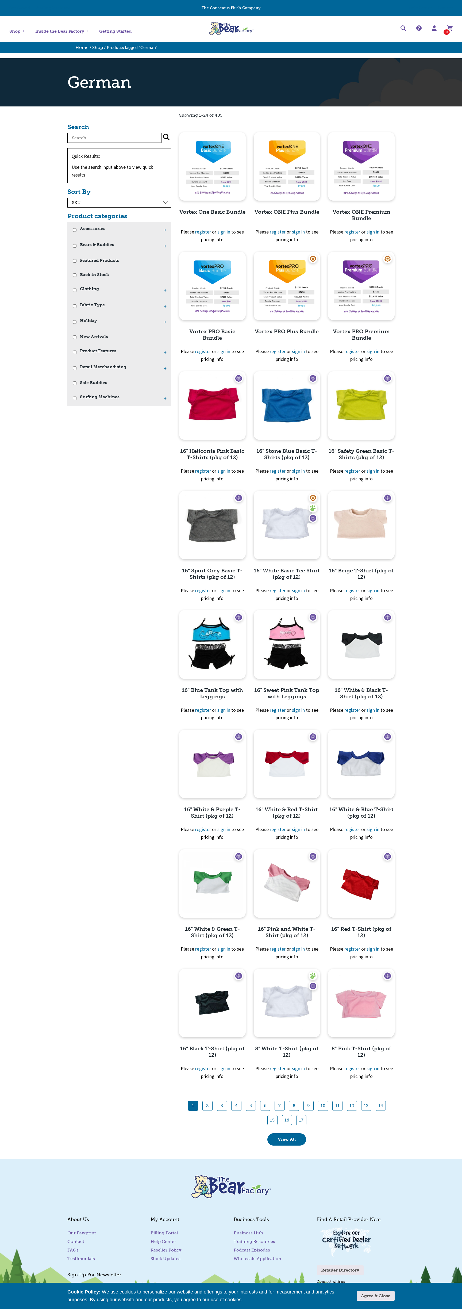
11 (337, 1105)
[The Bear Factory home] (231, 29)
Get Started (19, 8)
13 (366, 1105)
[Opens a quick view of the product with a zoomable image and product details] (212, 166)
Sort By (79, 192)
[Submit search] (166, 138)
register (203, 232)
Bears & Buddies (97, 245)
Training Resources (254, 1241)
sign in (223, 232)
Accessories (92, 229)
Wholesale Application (257, 1258)
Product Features (98, 351)
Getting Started (115, 31)
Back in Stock (94, 275)
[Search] (403, 29)
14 (380, 1105)
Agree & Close (375, 1295)
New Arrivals (94, 337)
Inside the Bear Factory (59, 31)
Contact (445, 8)
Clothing (89, 289)
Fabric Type (92, 305)
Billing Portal (164, 1232)
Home (81, 47)
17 (301, 1120)
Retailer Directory (340, 1270)
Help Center (420, 8)
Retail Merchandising (103, 367)
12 (351, 1105)
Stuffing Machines (53, 8)
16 (286, 1120)
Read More (256, 1299)
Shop (14, 31)
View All (287, 1139)
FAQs (73, 1250)
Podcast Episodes (252, 1250)
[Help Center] (419, 28)
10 (323, 1105)
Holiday (88, 321)
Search (78, 127)
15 (272, 1120)
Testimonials (81, 1258)
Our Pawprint (81, 1232)
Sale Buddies (93, 383)
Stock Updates (165, 1258)
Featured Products (99, 260)
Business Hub (248, 1232)
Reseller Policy (166, 1250)
